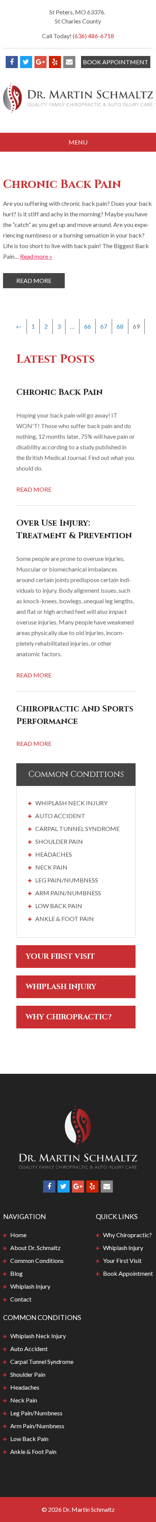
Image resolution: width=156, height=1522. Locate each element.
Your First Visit (60, 956)
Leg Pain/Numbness (66, 880)
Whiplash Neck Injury (71, 802)
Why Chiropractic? (69, 1017)
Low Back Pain (58, 905)
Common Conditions (37, 1260)
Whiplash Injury (61, 987)
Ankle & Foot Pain (64, 918)
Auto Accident (60, 815)
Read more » (36, 256)
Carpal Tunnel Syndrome (77, 828)
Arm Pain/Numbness (68, 892)
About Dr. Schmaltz (35, 1247)
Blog (16, 1273)
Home (18, 1234)
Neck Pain (51, 867)
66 (87, 326)
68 (120, 326)
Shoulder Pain (59, 841)
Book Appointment (115, 61)
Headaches (53, 854)
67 (103, 326)
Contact (20, 1299)
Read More (33, 280)
